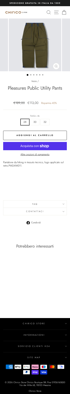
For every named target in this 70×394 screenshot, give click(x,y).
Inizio (34, 81)
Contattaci (35, 211)
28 (25, 122)
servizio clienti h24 (34, 346)
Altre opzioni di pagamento (35, 154)
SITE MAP (34, 357)
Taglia (35, 116)
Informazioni (34, 334)
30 (34, 122)
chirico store (34, 323)
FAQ (35, 204)
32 (44, 122)
